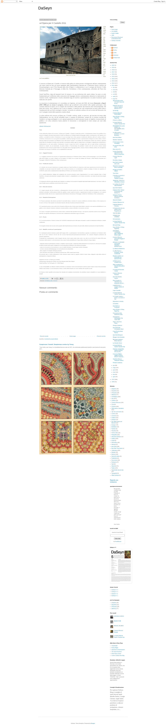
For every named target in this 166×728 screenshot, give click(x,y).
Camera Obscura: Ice (118, 202)
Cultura (113, 417)
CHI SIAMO (114, 31)
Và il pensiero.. (117, 219)
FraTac (115, 50)
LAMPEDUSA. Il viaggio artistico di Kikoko (118, 287)
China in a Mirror (117, 120)
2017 (113, 72)
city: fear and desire (116, 411)
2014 (113, 78)
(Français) (114, 392)
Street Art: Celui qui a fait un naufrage (118, 166)
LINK (112, 35)
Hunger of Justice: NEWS (117, 170)
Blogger (93, 723)
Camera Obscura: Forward (117, 273)
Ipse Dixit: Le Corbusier (116, 306)
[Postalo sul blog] (57, 279)
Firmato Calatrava (117, 362)
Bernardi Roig (116, 225)
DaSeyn (45, 8)
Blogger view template (118, 337)
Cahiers (113, 400)
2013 (113, 81)
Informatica (114, 442)
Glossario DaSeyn (116, 436)
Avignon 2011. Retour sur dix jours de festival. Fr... (118, 191)
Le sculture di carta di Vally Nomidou (118, 184)
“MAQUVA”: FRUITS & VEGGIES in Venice (118, 181)
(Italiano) (113, 394)
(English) (113, 388)
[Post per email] (52, 278)
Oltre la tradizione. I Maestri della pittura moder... (119, 266)
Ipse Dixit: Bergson (118, 335)
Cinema (113, 406)
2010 (113, 379)
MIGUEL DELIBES (119, 625)
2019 (113, 67)
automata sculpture (119, 616)
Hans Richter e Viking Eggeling (118, 117)
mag (114, 367)
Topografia (114, 473)
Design (113, 425)
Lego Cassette (116, 290)
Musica (113, 454)
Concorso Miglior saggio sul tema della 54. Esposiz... (118, 355)
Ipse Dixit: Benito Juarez (117, 277)
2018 (113, 69)
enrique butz (116, 57)
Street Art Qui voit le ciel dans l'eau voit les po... (118, 102)
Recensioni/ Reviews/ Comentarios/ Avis (117, 38)
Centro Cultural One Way (117, 655)
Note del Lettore (115, 456)
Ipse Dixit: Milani (117, 137)
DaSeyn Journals (115, 40)
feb (114, 374)
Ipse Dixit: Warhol (117, 187)
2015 (113, 76)
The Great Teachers (116, 651)
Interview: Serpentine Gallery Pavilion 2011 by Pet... (118, 350)
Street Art (113, 466)
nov (114, 89)
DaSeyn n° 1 (114, 595)
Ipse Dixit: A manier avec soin (118, 163)
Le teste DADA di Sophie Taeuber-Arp (119, 123)
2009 (113, 381)
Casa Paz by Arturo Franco (118, 332)
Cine (112, 404)
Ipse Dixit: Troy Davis (116, 448)
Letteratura (114, 450)
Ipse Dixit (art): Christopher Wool (118, 328)
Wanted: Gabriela (117, 139)
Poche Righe (114, 647)
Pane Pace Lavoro (116, 653)
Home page (73, 336)
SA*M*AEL (116, 110)
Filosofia (113, 430)
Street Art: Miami (117, 200)
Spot (112, 464)
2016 (113, 74)
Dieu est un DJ (117, 149)
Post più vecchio (101, 336)
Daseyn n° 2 (114, 593)
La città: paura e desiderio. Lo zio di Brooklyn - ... (118, 134)
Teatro (113, 468)
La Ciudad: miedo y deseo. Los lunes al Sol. (118, 298)
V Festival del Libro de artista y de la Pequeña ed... (118, 210)
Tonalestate (114, 645)
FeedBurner (118, 541)
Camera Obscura (115, 402)
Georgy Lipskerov (117, 325)
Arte (51, 280)
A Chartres (115, 303)
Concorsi (55, 280)
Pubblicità (114, 458)
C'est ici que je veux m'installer (118, 142)
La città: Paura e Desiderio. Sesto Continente (118, 252)
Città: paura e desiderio (117, 408)
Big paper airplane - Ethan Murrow (118, 340)
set (114, 94)
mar (114, 372)
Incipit (113, 440)
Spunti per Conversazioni (118, 649)
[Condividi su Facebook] (61, 279)
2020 (113, 65)
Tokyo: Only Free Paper (117, 322)
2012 (113, 83)
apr (114, 370)
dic (114, 87)
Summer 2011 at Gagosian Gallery (118, 359)
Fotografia (114, 434)
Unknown (115, 55)
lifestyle (113, 452)
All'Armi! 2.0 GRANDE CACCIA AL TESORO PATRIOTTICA (118, 244)
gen (114, 376)
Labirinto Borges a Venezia (117, 205)
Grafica (113, 438)
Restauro (113, 462)
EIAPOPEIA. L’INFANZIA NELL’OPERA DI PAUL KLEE (118, 233)
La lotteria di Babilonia (119, 248)
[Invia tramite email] (55, 279)
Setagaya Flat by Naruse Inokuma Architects (118, 196)
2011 (113, 85)
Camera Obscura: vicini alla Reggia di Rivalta (119, 239)
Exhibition (114, 427)
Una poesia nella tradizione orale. (118, 313)
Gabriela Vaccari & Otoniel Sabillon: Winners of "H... (118, 107)
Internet (113, 444)
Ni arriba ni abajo (117, 160)
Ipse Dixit (113, 446)
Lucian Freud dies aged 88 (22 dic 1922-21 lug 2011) (118, 153)
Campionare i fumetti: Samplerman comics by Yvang (56, 344)
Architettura (47, 280)
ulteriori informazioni (45, 126)
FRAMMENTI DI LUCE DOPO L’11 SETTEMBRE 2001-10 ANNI (119, 128)
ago (114, 96)
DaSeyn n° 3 (114, 591)
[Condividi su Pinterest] (62, 279)
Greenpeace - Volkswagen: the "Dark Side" (118, 318)
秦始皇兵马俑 (117, 621)
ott (114, 92)
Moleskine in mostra (118, 301)
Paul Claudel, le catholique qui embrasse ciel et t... (118, 282)
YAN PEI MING (117, 213)
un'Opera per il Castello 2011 (117, 261)
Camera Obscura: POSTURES (117, 113)
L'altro (115, 52)
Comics (113, 413)
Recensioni (114, 460)
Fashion (113, 428)
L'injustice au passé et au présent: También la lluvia (118, 177)
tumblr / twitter (115, 33)
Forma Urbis (114, 432)
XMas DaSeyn (115, 475)
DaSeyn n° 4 (114, 589)
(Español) (114, 390)
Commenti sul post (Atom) (51, 339)
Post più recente (44, 336)
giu (114, 365)
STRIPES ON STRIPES (116, 216)
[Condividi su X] (59, 279)
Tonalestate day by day (117, 470)
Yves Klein (115, 173)
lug (114, 98)
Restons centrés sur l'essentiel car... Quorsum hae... (118, 257)
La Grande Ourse (117, 343)
